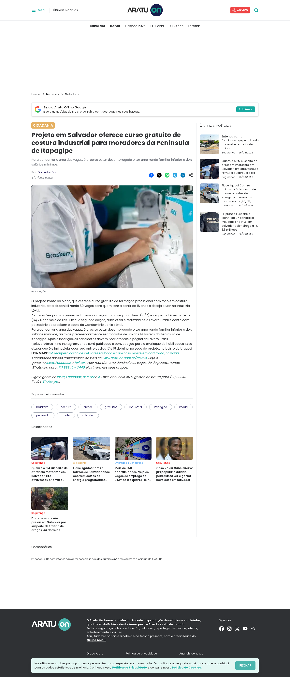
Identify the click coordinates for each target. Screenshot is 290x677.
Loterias (194, 26)
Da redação (46, 172)
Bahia (115, 26)
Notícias (52, 94)
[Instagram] (229, 628)
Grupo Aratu (95, 653)
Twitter (79, 362)
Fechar (245, 665)
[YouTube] (245, 628)
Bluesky (88, 377)
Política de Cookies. (187, 667)
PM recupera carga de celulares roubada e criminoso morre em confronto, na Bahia (113, 353)
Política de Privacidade (129, 667)
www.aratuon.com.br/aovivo (124, 358)
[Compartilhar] (190, 175)
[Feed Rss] (253, 628)
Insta (50, 362)
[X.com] (237, 628)
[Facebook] (221, 628)
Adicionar (246, 109)
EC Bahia (157, 26)
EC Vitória (175, 26)
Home (35, 94)
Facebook (63, 362)
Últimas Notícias (65, 10)
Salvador (97, 26)
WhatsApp (49, 381)
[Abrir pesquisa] (256, 10)
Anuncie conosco (191, 653)
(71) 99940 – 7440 (71, 367)
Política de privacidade (141, 653)
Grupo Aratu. (96, 640)
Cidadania (72, 94)
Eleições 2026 (135, 26)
